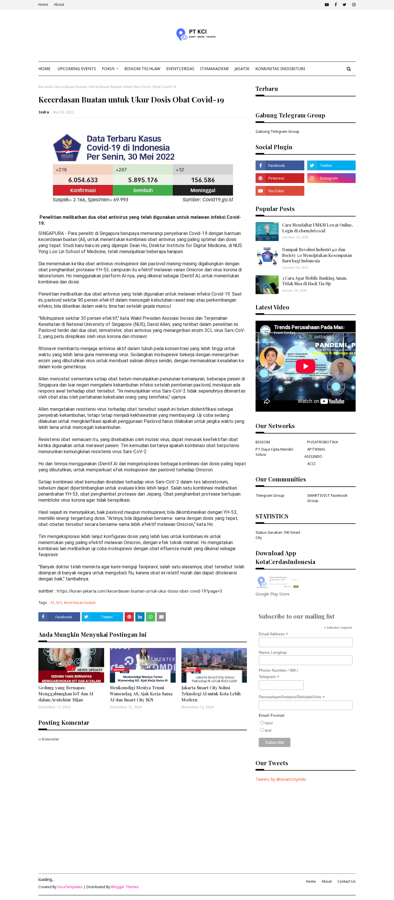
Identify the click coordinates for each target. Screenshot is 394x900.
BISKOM (263, 442)
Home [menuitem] (44, 68)
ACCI (311, 463)
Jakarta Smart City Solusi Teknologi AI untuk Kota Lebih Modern (211, 694)
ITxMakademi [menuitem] (214, 68)
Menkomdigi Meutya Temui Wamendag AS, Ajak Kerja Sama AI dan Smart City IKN (141, 694)
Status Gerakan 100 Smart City (278, 535)
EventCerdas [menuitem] (180, 68)
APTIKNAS (316, 449)
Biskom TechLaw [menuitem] (142, 68)
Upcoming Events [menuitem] (77, 68)
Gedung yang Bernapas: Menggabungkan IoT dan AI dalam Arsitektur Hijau (65, 694)
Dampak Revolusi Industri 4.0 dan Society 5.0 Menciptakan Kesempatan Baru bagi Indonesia (317, 255)
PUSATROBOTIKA (322, 442)
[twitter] (344, 4)
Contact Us (346, 881)
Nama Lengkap (273, 652)
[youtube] (326, 4)
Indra (44, 112)
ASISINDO (313, 456)
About (59, 4)
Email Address (273, 634)
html (269, 723)
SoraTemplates (70, 886)
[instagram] (353, 4)
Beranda (45, 86)
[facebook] (335, 4)
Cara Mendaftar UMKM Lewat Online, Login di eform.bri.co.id (317, 228)
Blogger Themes (125, 886)
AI (52, 602)
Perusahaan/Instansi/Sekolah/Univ (292, 697)
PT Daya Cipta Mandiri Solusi (274, 452)
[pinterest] (280, 178)
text (268, 730)
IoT (59, 602)
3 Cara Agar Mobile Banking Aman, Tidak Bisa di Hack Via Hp (314, 281)
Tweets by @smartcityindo (281, 779)
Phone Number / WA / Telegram (278, 673)
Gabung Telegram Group (277, 131)
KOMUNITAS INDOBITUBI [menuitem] (280, 68)
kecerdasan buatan (71, 86)
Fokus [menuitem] (108, 68)
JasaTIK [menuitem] (241, 68)
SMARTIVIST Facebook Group (327, 498)
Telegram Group (270, 495)
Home (43, 4)
